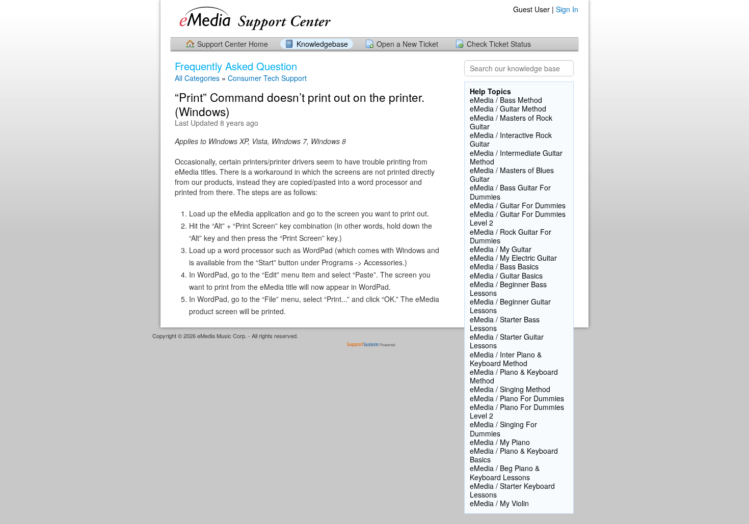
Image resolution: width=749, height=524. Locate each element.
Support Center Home (232, 44)
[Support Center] (268, 18)
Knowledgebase (322, 44)
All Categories (197, 78)
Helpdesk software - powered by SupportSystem (375, 345)
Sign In (567, 9)
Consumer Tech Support (267, 78)
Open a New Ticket (407, 44)
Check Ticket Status (499, 44)
